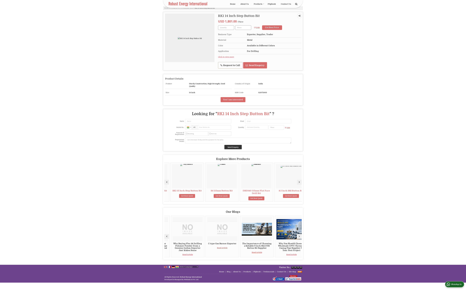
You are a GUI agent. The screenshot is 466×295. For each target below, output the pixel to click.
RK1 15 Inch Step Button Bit (181, 191)
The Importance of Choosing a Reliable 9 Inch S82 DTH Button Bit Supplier (250, 246)
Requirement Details (179, 140)
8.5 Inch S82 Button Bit (285, 191)
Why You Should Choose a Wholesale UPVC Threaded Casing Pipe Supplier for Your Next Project (285, 247)
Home (232, 4)
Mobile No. (180, 127)
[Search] (295, 3)
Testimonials (268, 272)
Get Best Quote (181, 196)
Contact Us (286, 4)
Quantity (241, 127)
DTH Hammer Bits (186, 8)
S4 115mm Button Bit (216, 191)
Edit (258, 28)
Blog (229, 272)
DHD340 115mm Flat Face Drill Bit (250, 192)
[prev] (166, 182)
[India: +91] (188, 127)
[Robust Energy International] (188, 4)
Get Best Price (272, 27)
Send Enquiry (256, 65)
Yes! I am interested (233, 99)
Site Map (292, 272)
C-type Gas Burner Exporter (216, 244)
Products (258, 4)
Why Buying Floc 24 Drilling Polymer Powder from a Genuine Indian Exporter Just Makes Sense (181, 247)
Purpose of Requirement (179, 133)
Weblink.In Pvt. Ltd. (191, 279)
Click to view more (226, 57)
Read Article (181, 255)
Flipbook (272, 4)
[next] (299, 182)
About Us (244, 4)
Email (242, 121)
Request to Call (231, 65)
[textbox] (243, 27)
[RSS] (300, 272)
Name (182, 121)
